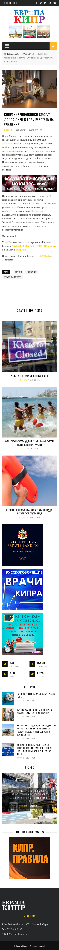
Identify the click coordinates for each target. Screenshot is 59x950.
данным (39, 211)
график (18, 272)
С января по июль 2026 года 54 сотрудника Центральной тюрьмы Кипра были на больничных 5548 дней (34, 749)
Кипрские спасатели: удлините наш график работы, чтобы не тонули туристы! (29, 443)
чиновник (31, 272)
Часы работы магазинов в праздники (29, 376)
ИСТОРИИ (28, 53)
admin (26, 946)
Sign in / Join (10, 3)
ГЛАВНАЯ (13, 53)
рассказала (7, 143)
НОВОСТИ (23, 449)
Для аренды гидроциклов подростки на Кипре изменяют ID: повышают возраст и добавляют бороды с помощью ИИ (36, 730)
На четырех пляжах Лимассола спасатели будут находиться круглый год (29, 511)
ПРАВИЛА (23, 380)
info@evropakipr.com (16, 933)
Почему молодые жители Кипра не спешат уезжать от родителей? (34, 711)
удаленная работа (12, 277)
